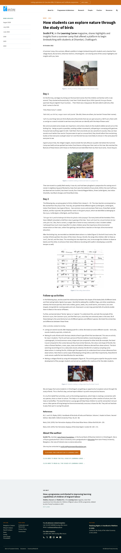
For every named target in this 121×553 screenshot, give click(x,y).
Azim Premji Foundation (65, 437)
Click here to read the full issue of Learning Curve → (64, 458)
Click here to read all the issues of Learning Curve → (64, 463)
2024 (4, 46)
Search (117, 10)
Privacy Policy (23, 529)
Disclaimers (23, 549)
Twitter (47, 537)
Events (5, 535)
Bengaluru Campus (9, 526)
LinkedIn (50, 537)
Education (91, 439)
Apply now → (85, 2)
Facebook (60, 537)
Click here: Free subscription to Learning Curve (61, 452)
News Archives (8, 18)
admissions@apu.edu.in (55, 527)
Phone (44, 537)
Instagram (53, 537)
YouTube (57, 537)
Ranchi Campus (7, 530)
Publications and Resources (23, 526)
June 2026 (6, 32)
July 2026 (6, 27)
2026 (4, 37)
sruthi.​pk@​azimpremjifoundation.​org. (73, 446)
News (45, 18)
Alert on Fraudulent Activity (12, 549)
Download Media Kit (33, 549)
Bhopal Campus (8, 528)
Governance (22, 532)
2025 (4, 41)
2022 (49, 18)
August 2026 (7, 22)
